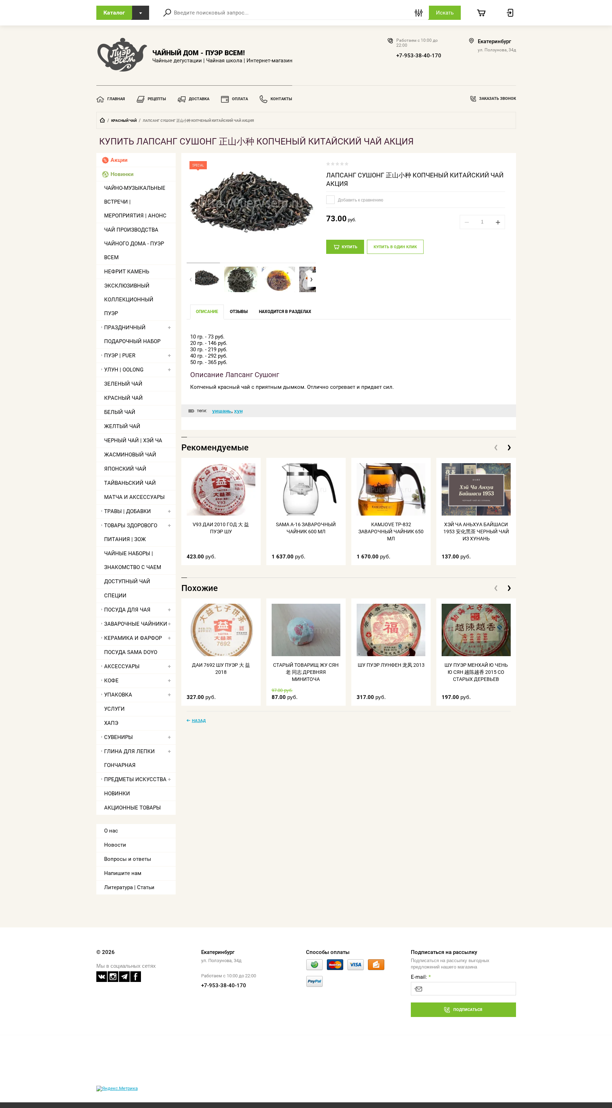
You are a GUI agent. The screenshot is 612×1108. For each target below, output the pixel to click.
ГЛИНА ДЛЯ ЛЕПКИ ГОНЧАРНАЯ (129, 758)
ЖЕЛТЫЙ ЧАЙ (122, 426)
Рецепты (157, 99)
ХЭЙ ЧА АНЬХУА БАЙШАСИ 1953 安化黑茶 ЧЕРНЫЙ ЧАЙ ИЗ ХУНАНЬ (476, 531)
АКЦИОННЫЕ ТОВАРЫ (132, 808)
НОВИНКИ (117, 793)
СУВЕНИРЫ (118, 737)
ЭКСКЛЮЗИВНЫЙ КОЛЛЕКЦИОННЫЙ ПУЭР (128, 300)
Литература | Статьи (129, 887)
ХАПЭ (111, 723)
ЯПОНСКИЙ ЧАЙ (125, 469)
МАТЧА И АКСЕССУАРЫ (134, 497)
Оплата (240, 99)
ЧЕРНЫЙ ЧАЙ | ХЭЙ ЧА (133, 440)
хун (238, 411)
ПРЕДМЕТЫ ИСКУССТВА (135, 779)
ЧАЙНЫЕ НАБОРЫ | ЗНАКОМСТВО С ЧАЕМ (132, 560)
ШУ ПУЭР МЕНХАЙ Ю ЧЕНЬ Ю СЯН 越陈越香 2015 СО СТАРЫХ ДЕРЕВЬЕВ (476, 672)
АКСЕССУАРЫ (122, 666)
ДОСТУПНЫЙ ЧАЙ (127, 581)
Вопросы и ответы (127, 859)
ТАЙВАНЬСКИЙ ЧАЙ (130, 483)
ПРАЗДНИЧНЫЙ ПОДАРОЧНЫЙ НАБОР (132, 334)
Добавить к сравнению (360, 200)
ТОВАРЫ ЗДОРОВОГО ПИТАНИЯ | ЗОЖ (130, 532)
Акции (119, 160)
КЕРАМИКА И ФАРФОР (133, 638)
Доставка (199, 99)
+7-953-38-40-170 (418, 55)
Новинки (122, 174)
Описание (207, 311)
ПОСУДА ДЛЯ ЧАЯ (127, 610)
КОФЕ (111, 680)
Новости (115, 845)
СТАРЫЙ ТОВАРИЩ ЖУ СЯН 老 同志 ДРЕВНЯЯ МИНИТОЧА (306, 672)
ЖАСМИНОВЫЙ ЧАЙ (130, 454)
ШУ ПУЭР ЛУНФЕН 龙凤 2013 (391, 665)
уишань (221, 411)
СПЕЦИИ (115, 595)
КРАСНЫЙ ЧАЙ (124, 121)
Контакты (281, 99)
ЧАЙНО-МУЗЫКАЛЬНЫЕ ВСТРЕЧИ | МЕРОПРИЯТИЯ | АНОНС (135, 202)
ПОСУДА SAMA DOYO (130, 652)
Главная (116, 99)
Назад (199, 720)
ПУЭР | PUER (119, 355)
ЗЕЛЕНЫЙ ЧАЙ (123, 384)
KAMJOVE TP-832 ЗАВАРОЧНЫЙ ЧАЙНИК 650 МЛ (391, 531)
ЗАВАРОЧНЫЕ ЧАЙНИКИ (135, 624)
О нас (111, 831)
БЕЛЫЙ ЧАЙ (119, 412)
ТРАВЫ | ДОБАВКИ (127, 511)
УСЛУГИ (114, 709)
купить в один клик (395, 247)
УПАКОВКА (118, 695)
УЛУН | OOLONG (123, 370)
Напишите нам (122, 873)
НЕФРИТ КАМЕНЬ (126, 271)
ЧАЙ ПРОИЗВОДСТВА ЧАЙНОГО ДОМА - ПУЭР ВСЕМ (134, 244)
